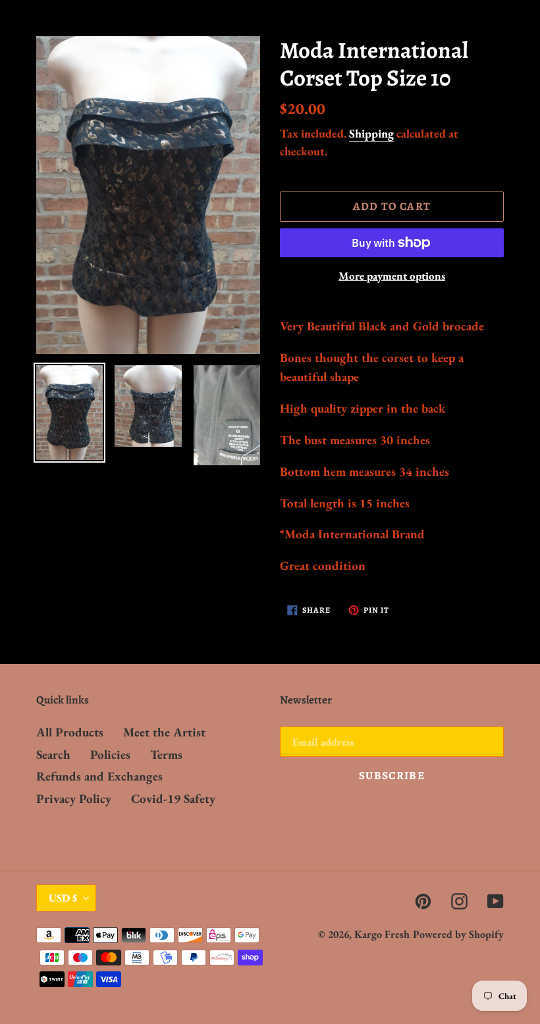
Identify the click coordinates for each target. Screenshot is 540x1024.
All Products (69, 732)
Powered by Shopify (458, 934)
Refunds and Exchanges (99, 776)
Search (53, 754)
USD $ (63, 898)
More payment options (391, 276)
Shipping (371, 133)
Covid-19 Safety (173, 798)
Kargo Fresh (382, 934)
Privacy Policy (73, 798)
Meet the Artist (164, 732)
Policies (110, 754)
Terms (166, 754)
